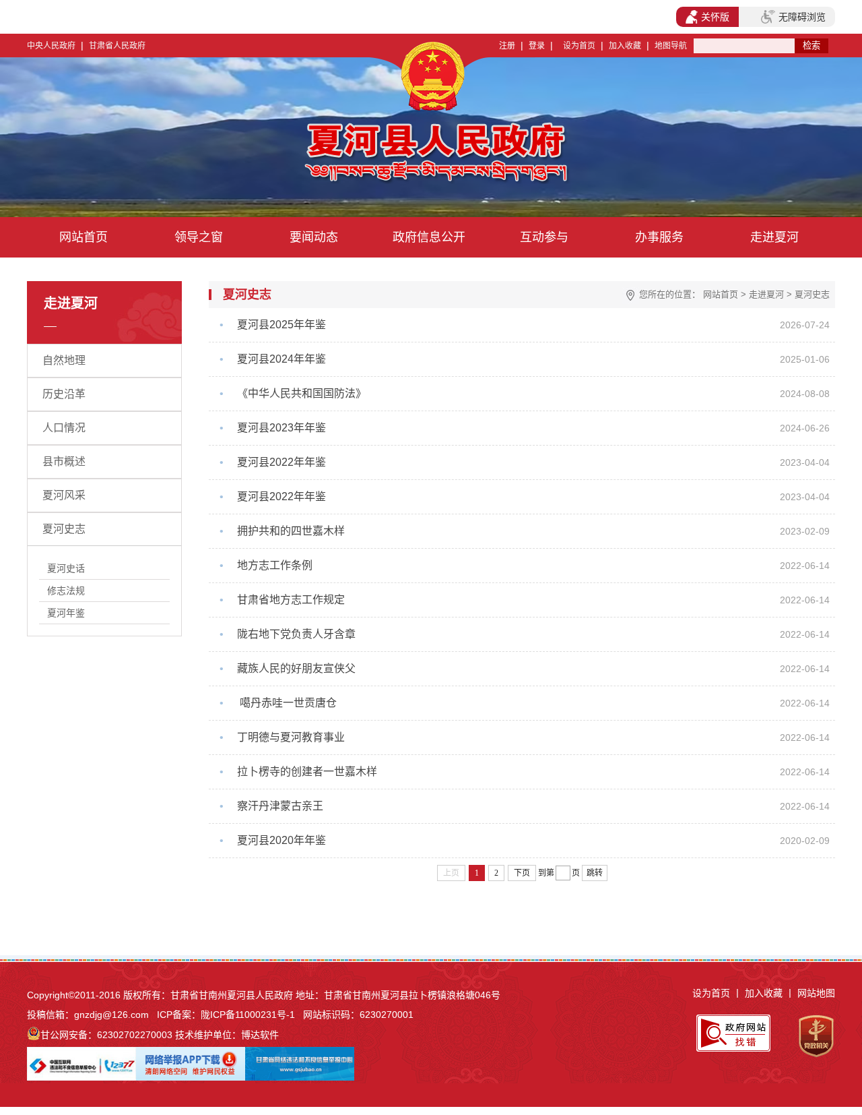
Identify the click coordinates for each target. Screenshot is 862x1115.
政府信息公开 (429, 237)
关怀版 (715, 16)
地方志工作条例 (274, 565)
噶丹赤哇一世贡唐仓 (287, 703)
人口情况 (64, 427)
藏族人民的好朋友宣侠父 (296, 668)
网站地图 (816, 993)
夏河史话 (66, 568)
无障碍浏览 (802, 16)
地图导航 (671, 46)
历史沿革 (64, 394)
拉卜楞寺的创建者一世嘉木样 (307, 771)
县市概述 (64, 461)
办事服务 (659, 237)
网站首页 (83, 237)
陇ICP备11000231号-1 (248, 1014)
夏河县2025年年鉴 (281, 324)
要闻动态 (314, 237)
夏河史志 (64, 529)
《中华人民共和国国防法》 (301, 393)
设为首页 (579, 46)
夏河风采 (64, 495)
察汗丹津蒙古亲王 (280, 806)
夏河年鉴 (66, 612)
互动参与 (544, 237)
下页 (522, 873)
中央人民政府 (51, 46)
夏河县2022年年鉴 (281, 462)
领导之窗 (198, 237)
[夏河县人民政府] (309, 155)
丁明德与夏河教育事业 (291, 737)
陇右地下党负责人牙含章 (296, 634)
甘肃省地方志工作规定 (291, 599)
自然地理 (64, 360)
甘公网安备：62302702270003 (106, 1034)
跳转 (595, 873)
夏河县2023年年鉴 (281, 427)
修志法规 (66, 590)
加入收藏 (625, 46)
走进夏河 (774, 237)
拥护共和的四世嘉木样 (291, 531)
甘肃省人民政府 (117, 46)
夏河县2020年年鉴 (281, 840)
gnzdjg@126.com (111, 1014)
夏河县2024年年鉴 (281, 359)
